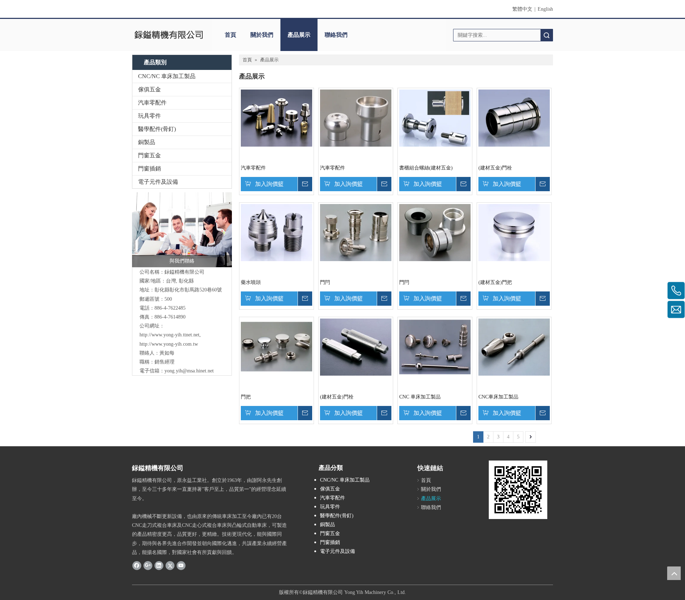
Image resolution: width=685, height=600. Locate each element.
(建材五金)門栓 (495, 168)
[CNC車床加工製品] (514, 346)
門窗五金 (149, 155)
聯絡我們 (336, 35)
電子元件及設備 (158, 182)
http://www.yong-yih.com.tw (168, 344)
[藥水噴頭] (276, 232)
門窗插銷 (149, 169)
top (674, 573)
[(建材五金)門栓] (514, 117)
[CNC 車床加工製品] (435, 346)
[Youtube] (181, 565)
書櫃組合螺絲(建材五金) (426, 168)
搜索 (547, 35)
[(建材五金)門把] (514, 232)
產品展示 (299, 35)
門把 (246, 397)
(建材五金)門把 (495, 282)
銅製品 (146, 142)
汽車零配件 (152, 103)
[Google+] (147, 565)
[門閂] (355, 232)
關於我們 (261, 35)
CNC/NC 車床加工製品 (167, 76)
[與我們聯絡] (182, 229)
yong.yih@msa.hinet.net (189, 370)
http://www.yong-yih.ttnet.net (169, 334)
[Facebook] (136, 565)
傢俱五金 (149, 89)
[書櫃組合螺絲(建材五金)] (435, 117)
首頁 (230, 35)
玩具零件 (149, 116)
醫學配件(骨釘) (157, 129)
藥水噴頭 (251, 282)
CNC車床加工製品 (498, 397)
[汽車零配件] (276, 117)
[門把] (276, 346)
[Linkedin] (158, 565)
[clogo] (168, 34)
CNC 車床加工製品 (420, 397)
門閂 (325, 282)
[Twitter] (170, 565)
